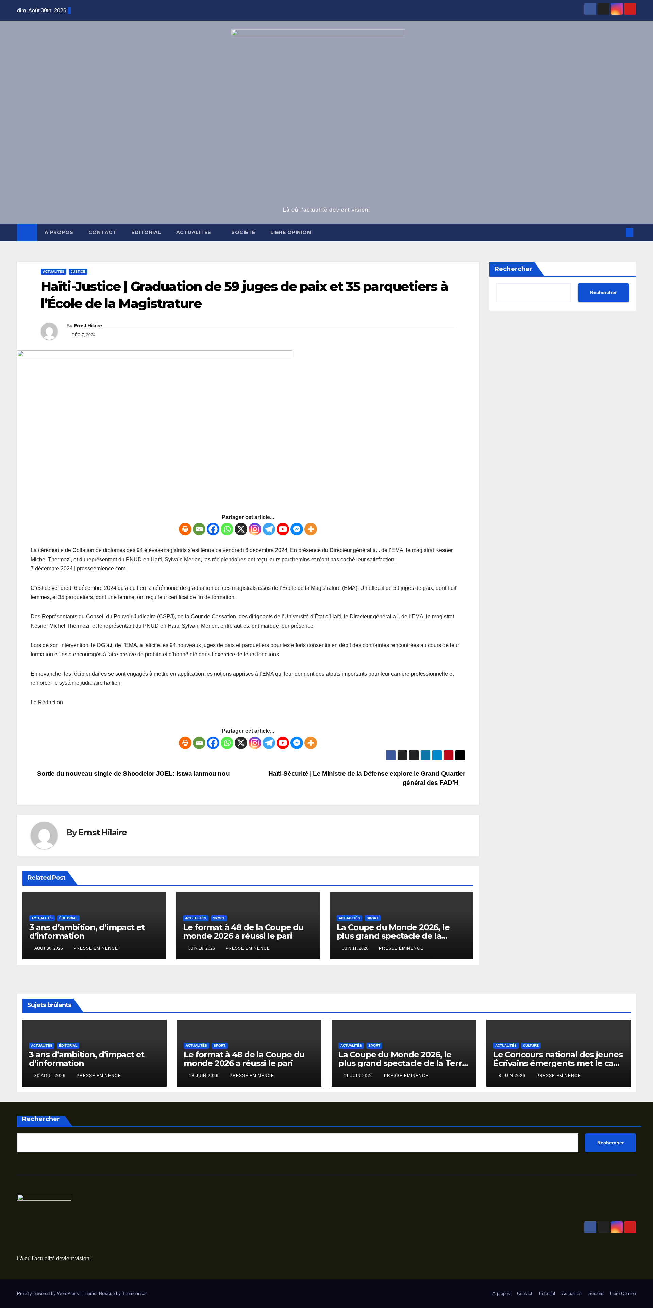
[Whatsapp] (227, 529)
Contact (102, 232)
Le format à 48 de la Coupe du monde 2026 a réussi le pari (243, 931)
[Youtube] (283, 529)
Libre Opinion (290, 232)
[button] (618, 232)
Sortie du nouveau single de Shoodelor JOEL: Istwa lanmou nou (133, 773)
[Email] (199, 529)
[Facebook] (213, 529)
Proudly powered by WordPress (48, 1293)
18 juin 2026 (204, 1075)
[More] (310, 529)
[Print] (185, 529)
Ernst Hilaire (88, 326)
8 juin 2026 (513, 1075)
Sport (219, 918)
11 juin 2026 (359, 1075)
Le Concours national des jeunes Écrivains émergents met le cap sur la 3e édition (558, 1063)
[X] (241, 529)
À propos (59, 232)
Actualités (194, 232)
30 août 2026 (50, 1075)
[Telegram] (269, 529)
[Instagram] (255, 529)
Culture (531, 1045)
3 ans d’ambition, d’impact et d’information (87, 931)
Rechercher (513, 269)
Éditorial (146, 232)
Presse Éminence (95, 948)
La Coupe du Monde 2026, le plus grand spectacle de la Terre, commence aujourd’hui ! (398, 935)
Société (243, 232)
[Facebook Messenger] (296, 529)
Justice (78, 271)
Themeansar (134, 1293)
